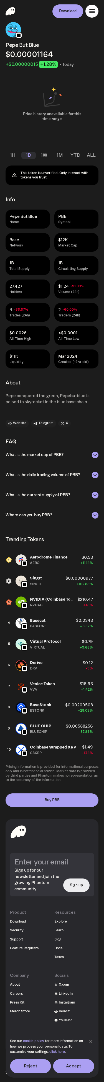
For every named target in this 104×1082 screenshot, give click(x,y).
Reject (30, 1066)
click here (57, 1052)
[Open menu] (91, 11)
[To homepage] (18, 831)
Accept (73, 1066)
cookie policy (33, 1041)
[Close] (91, 1041)
